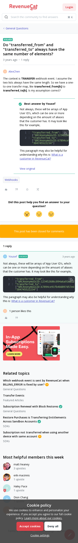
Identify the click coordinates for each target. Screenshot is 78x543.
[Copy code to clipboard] (65, 133)
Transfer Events (13, 395)
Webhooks (11, 180)
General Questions (17, 28)
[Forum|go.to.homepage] (23, 7)
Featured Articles (13, 400)
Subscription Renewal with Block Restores (30, 406)
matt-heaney (21, 464)
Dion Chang (21, 497)
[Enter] (6, 17)
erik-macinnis (22, 475)
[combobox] (39, 17)
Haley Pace (20, 486)
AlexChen (14, 71)
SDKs (6, 426)
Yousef (13, 256)
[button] (4, 8)
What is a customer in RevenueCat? (33, 301)
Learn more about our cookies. (43, 518)
